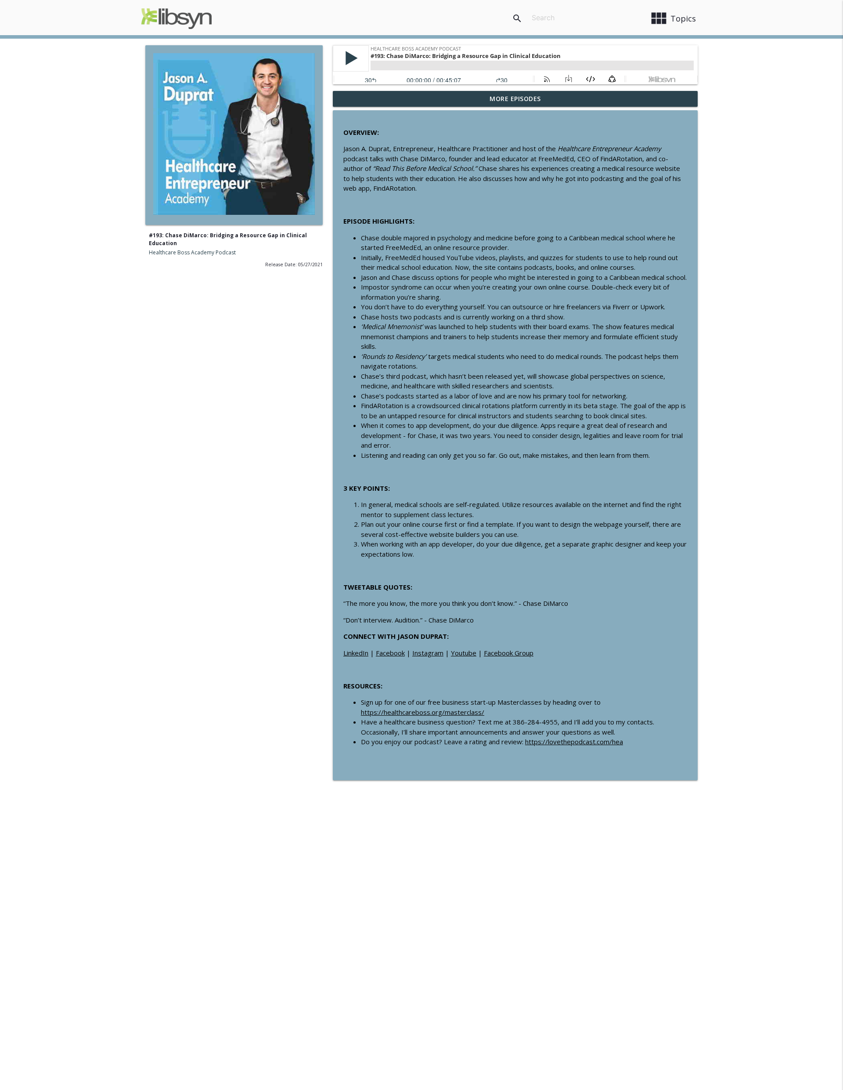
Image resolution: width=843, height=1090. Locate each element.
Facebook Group (508, 652)
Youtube (463, 652)
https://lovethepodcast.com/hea (574, 741)
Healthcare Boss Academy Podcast (192, 252)
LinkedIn (355, 652)
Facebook (390, 652)
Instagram (427, 652)
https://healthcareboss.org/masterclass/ (422, 712)
